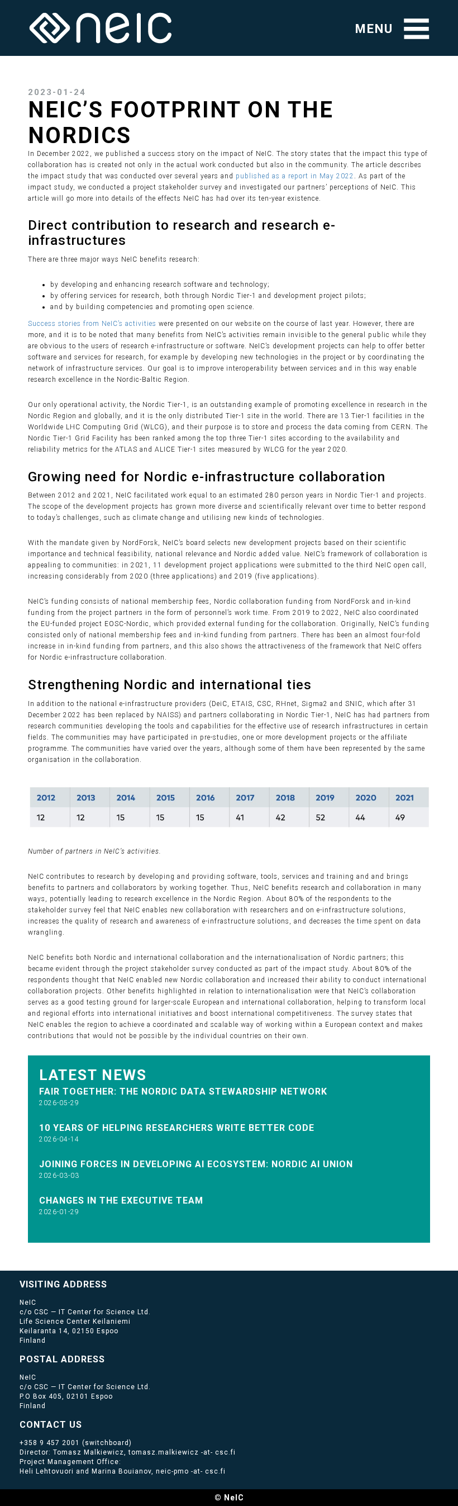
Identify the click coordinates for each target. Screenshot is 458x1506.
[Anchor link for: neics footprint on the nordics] (143, 133)
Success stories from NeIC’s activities (92, 324)
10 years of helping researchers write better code (176, 1128)
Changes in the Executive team (121, 1200)
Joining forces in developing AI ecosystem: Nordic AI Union (196, 1164)
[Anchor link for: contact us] (87, 1423)
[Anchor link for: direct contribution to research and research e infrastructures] (133, 239)
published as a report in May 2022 (295, 176)
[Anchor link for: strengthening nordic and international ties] (319, 683)
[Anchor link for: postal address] (110, 1358)
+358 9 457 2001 (50, 1443)
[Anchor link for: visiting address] (112, 1283)
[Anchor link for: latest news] (155, 1074)
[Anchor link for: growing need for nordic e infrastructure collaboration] (392, 475)
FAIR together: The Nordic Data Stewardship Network (183, 1091)
